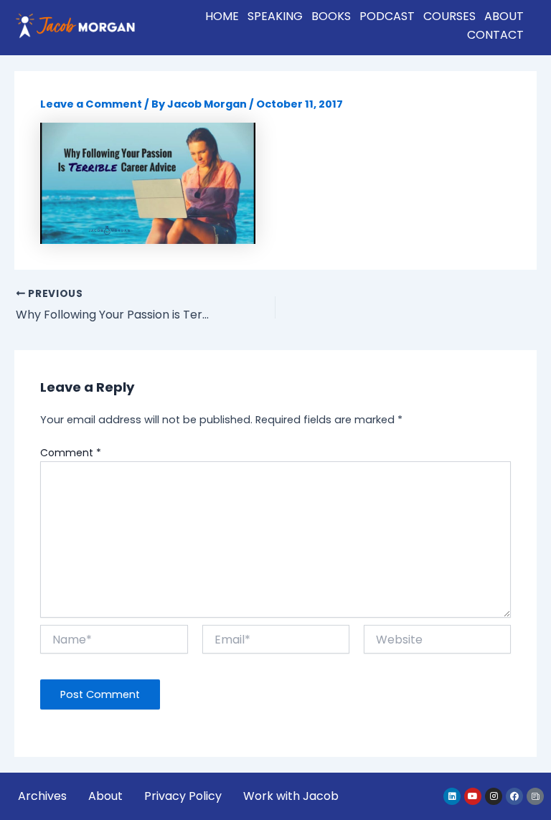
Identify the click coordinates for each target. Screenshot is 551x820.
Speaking (275, 16)
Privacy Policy (183, 796)
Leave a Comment (91, 104)
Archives (42, 796)
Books (331, 16)
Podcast (387, 16)
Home (222, 16)
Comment (70, 453)
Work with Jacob (291, 796)
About (504, 16)
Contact (495, 35)
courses (449, 16)
